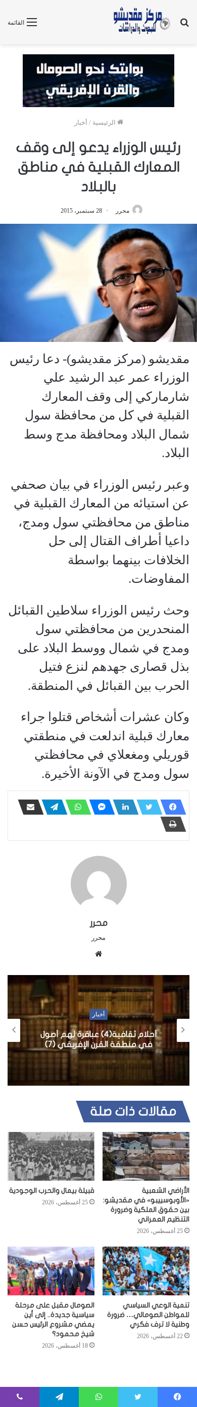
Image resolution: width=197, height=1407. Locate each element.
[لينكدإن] (123, 807)
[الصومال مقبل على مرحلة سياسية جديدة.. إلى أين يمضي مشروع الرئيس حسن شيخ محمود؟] (51, 1271)
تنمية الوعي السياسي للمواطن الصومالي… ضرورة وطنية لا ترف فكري (148, 1314)
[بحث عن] (184, 26)
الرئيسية (104, 122)
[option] (98, 1030)
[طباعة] (170, 824)
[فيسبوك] (170, 807)
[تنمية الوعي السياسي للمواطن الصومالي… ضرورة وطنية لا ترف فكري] (146, 1271)
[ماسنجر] (99, 807)
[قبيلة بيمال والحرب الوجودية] (51, 1156)
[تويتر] (146, 807)
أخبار (80, 122)
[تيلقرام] (51, 807)
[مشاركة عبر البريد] (28, 807)
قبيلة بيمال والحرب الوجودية (51, 1190)
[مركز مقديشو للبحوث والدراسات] (141, 22)
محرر (122, 210)
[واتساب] (75, 807)
